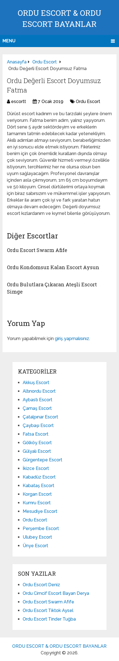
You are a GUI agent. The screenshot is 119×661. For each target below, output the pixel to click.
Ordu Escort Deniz (41, 584)
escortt (18, 101)
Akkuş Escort (36, 382)
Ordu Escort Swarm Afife (37, 250)
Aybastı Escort (37, 399)
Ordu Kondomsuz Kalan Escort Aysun (53, 267)
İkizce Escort (36, 468)
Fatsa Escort (35, 434)
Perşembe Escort (41, 528)
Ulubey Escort (37, 537)
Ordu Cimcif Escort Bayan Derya (56, 593)
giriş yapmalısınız (72, 338)
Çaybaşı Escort (38, 425)
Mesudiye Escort (40, 511)
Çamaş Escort (37, 408)
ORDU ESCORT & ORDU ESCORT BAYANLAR (59, 646)
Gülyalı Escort (37, 451)
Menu (8, 40)
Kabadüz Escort (39, 477)
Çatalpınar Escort (40, 417)
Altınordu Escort (39, 391)
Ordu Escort (88, 101)
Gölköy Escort (37, 442)
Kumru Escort (37, 502)
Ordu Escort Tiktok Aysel (48, 610)
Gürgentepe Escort (42, 459)
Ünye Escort (35, 545)
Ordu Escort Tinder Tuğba (49, 619)
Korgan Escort (37, 494)
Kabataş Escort (38, 485)
